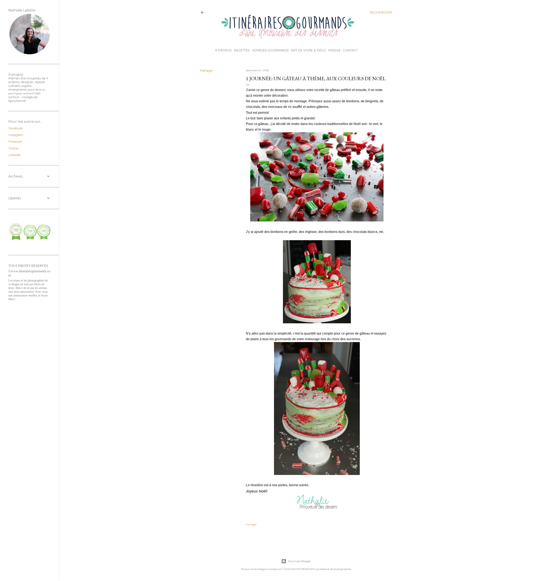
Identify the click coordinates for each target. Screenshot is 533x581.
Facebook (15, 128)
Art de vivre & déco (308, 50)
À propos (223, 50)
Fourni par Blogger (299, 561)
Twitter (13, 148)
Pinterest (15, 142)
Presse (334, 50)
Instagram (15, 135)
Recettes (242, 50)
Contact (350, 50)
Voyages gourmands (270, 50)
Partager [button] (206, 70)
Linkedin (14, 155)
